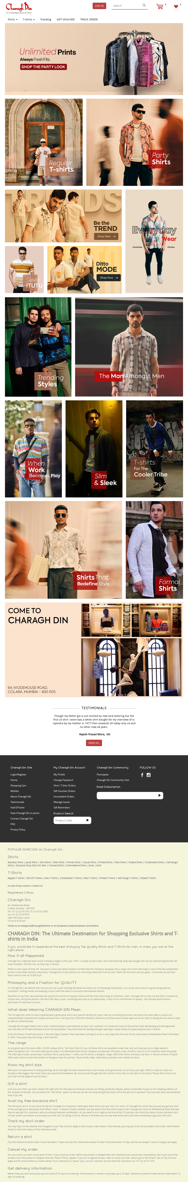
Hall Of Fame (17, 807)
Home (13, 780)
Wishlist (14, 791)
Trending (45, 19)
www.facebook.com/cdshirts (84, 925)
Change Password (63, 780)
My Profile (59, 774)
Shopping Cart (18, 785)
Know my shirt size (25, 1065)
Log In (99, 6)
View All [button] (94, 743)
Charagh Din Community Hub (113, 780)
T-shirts (28, 19)
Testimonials (17, 802)
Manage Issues (62, 802)
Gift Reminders (62, 807)
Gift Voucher (66, 19)
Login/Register (18, 774)
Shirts (12, 19)
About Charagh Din (20, 796)
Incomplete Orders (64, 796)
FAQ (12, 824)
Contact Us (37, 885)
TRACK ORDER (89, 19)
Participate (103, 774)
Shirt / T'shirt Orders (65, 785)
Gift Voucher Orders (64, 791)
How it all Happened (26, 955)
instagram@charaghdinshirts (35, 925)
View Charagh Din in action (24, 813)
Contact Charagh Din (21, 818)
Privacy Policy (17, 829)
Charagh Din (19, 900)
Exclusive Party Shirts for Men (31, 865)
